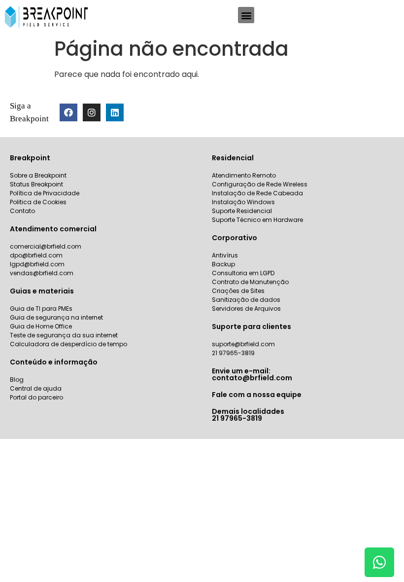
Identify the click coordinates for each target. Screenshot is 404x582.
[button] (246, 15)
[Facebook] (68, 112)
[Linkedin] (115, 112)
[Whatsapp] (379, 562)
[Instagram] (92, 112)
